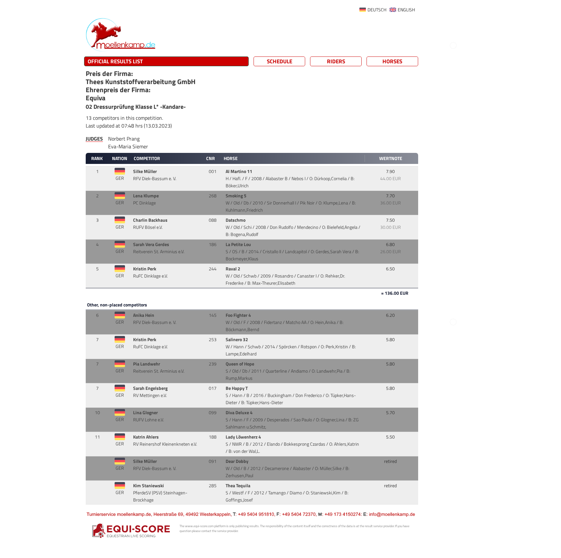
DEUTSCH (377, 9)
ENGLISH (406, 9)
